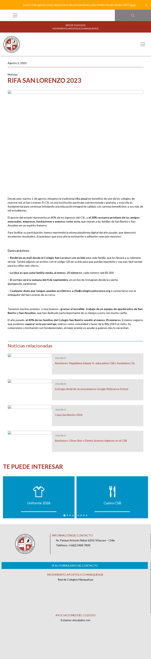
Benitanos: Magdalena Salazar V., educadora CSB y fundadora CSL (95, 363)
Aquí (132, 5)
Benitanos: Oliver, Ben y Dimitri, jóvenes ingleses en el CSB (91, 440)
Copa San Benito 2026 (68, 414)
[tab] (64, 515)
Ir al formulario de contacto (75, 565)
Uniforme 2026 (38, 503)
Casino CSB (112, 503)
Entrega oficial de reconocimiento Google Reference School (91, 389)
